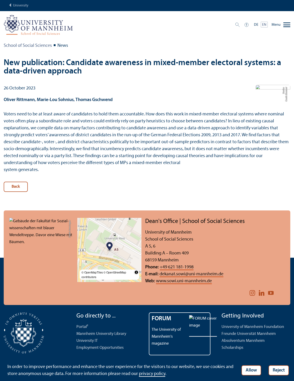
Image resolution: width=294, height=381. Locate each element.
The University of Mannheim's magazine (166, 336)
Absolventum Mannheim (243, 341)
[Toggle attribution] (136, 272)
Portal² (82, 327)
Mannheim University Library (101, 334)
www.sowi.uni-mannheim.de (184, 281)
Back (16, 186)
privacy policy (152, 373)
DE (256, 25)
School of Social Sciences (28, 45)
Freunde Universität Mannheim (249, 334)
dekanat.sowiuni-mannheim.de (191, 274)
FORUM (161, 319)
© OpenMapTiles (92, 272)
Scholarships (232, 348)
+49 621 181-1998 (177, 267)
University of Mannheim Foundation (253, 327)
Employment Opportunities (100, 348)
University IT (87, 341)
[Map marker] (109, 246)
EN (264, 25)
